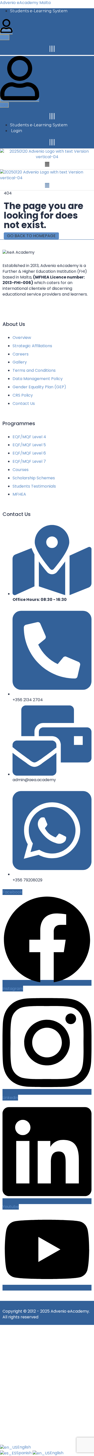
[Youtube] (54, 49)
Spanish (24, 1453)
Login (16, 130)
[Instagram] (51, 49)
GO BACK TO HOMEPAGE (31, 236)
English (24, 1447)
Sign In (48, 1436)
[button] (47, 164)
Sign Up (34, 1436)
